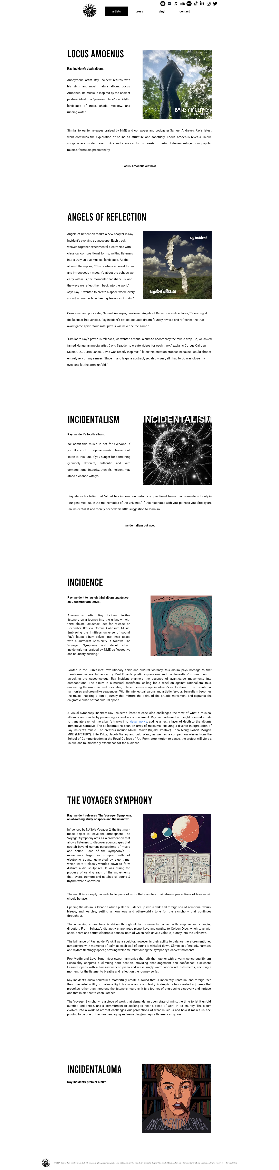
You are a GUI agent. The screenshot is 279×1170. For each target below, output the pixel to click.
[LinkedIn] (202, 3)
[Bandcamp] (189, 3)
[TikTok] (195, 3)
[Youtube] (162, 3)
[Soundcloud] (182, 3)
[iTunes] (176, 3)
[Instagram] (208, 3)
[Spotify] (169, 3)
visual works (138, 721)
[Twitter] (215, 3)
